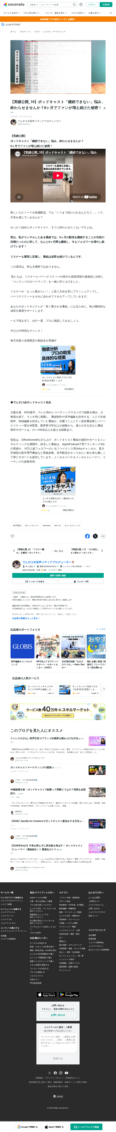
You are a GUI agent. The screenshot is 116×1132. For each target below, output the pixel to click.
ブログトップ (25, 31)
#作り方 (57, 525)
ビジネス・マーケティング (54, 31)
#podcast (46, 525)
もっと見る (101, 629)
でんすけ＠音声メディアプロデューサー (47, 562)
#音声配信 (17, 525)
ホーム (13, 31)
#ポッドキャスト (32, 525)
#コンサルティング (72, 525)
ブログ (37, 31)
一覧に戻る (58, 550)
